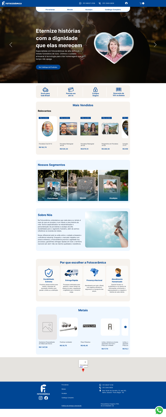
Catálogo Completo (68, 397)
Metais (64, 389)
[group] (83, 133)
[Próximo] (155, 44)
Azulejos (64, 393)
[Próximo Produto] (125, 129)
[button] (142, 3)
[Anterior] (11, 44)
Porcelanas (65, 385)
